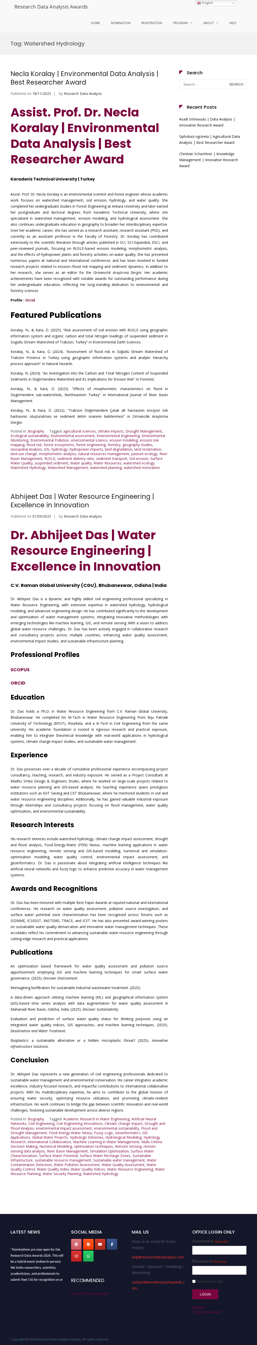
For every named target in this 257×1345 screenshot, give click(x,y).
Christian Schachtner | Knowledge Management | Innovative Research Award (208, 159)
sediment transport (111, 458)
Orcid (30, 300)
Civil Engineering (41, 1123)
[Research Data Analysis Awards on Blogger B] (88, 1244)
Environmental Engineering (118, 435)
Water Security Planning (62, 1173)
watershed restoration (142, 467)
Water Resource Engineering (130, 1169)
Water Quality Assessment (123, 1164)
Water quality (81, 463)
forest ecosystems (59, 444)
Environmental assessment (73, 435)
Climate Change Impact (124, 1123)
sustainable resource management (63, 1160)
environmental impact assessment (64, 1128)
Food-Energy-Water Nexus (70, 1132)
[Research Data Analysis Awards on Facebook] (112, 1244)
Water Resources (107, 463)
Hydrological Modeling (123, 1137)
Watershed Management (68, 467)
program (180, 23)
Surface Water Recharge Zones (105, 1155)
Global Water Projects (50, 1137)
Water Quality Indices (88, 1169)
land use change (24, 453)
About (208, 23)
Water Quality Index (53, 1169)
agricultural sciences (79, 431)
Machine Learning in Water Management (106, 1141)
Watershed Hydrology (28, 467)
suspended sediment (51, 463)
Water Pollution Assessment (77, 1164)
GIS (46, 449)
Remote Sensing (128, 1146)
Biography (36, 431)
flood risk (34, 444)
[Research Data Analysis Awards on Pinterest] (76, 1244)
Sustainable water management (119, 1160)
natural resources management (103, 453)
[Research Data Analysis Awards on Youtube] (100, 1244)
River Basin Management (67, 1151)
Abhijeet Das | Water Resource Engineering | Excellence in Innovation (82, 501)
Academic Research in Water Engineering (96, 1119)
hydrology (59, 449)
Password (209, 1261)
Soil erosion (138, 458)
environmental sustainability (116, 1128)
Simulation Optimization (109, 1151)
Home (95, 23)
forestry (114, 444)
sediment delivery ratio (75, 458)
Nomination (121, 23)
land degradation (118, 449)
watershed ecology (138, 463)
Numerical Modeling (55, 1146)
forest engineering (91, 444)
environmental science (89, 440)
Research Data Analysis (83, 93)
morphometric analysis (57, 453)
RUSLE (49, 458)
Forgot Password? (207, 1312)
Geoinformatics (127, 1132)
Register (199, 1307)
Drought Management (143, 431)
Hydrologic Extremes (86, 1137)
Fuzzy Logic (103, 1132)
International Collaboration (49, 1141)
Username (210, 1241)
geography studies (137, 444)
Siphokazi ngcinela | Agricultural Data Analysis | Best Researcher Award (209, 139)
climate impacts (110, 431)
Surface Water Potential (58, 1155)
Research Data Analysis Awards (51, 6)
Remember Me (210, 1281)
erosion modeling (123, 440)
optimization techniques (93, 1146)
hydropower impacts (86, 449)
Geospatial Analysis (26, 449)
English (207, 3)
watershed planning (106, 467)
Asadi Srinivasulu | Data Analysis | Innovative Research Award (207, 122)
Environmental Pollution (49, 440)
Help (232, 23)
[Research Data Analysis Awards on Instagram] (76, 1256)
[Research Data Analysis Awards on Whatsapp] (88, 1256)
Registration (152, 23)
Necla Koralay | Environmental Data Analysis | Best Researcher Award (84, 78)
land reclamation (147, 449)
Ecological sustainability (30, 435)
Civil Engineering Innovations (79, 1123)
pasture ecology (144, 453)
